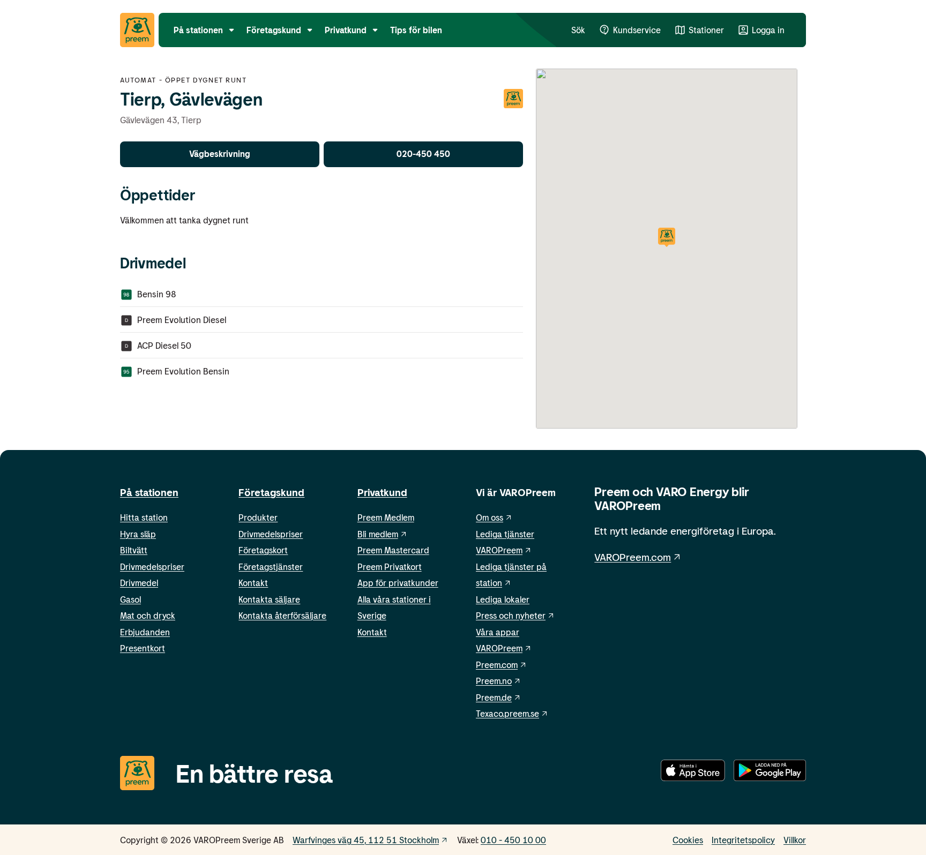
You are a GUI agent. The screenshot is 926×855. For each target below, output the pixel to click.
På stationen (149, 492)
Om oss (489, 517)
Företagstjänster (270, 566)
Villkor (794, 840)
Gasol (130, 599)
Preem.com (497, 664)
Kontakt (253, 583)
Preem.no (494, 681)
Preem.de (494, 697)
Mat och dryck (147, 615)
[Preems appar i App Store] (693, 772)
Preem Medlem (385, 517)
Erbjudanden (145, 632)
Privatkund (382, 492)
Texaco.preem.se (507, 713)
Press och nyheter (511, 615)
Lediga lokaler (502, 599)
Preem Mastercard (393, 550)
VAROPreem (499, 648)
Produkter (258, 517)
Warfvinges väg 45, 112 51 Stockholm (366, 840)
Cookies (688, 840)
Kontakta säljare (269, 599)
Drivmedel (139, 583)
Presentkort (142, 648)
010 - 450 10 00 (513, 840)
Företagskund (271, 492)
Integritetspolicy (743, 840)
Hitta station (144, 517)
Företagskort (263, 550)
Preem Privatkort (389, 566)
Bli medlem (377, 534)
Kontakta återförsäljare (282, 615)
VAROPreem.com (632, 557)
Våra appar (497, 632)
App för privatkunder (397, 583)
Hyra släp (138, 534)
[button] (666, 238)
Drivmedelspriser (152, 566)
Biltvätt (133, 550)
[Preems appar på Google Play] (770, 772)
